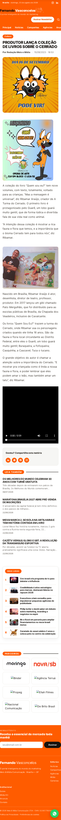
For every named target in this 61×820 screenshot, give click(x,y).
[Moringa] (16, 664)
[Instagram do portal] (26, 460)
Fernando (18, 10)
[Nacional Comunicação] (16, 706)
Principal (7, 27)
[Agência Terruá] (44, 678)
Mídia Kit (4, 795)
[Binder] (16, 678)
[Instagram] (52, 2)
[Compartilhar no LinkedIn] (8, 460)
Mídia (52, 777)
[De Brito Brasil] (44, 706)
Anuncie (4, 798)
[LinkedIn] (57, 2)
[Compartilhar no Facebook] (20, 460)
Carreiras (54, 781)
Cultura (8, 36)
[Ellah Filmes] (44, 692)
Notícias (19, 27)
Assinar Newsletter (42, 19)
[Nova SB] (44, 664)
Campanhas (33, 27)
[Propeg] (16, 692)
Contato (3, 802)
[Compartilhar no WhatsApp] (14, 460)
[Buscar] (58, 19)
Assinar (52, 745)
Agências (47, 27)
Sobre (3, 791)
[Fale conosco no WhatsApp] (54, 813)
